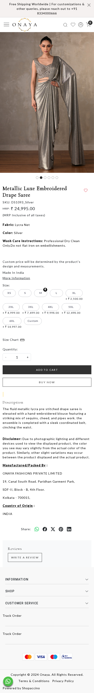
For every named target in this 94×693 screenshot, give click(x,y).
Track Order (12, 615)
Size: (6, 285)
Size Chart (11, 339)
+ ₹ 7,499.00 (30, 309)
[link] (65, 24)
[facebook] (45, 529)
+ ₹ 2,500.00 (74, 295)
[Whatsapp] (37, 529)
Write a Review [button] (25, 557)
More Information (16, 278)
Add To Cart (47, 369)
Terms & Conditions (34, 681)
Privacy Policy (63, 681)
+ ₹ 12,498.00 (71, 309)
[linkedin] (69, 529)
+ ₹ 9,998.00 (50, 309)
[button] (80, 24)
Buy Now (47, 382)
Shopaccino (31, 688)
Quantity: (10, 349)
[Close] (89, 5)
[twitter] (53, 529)
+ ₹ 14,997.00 (12, 323)
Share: (26, 529)
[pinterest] (61, 529)
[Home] (24, 25)
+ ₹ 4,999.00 (11, 309)
